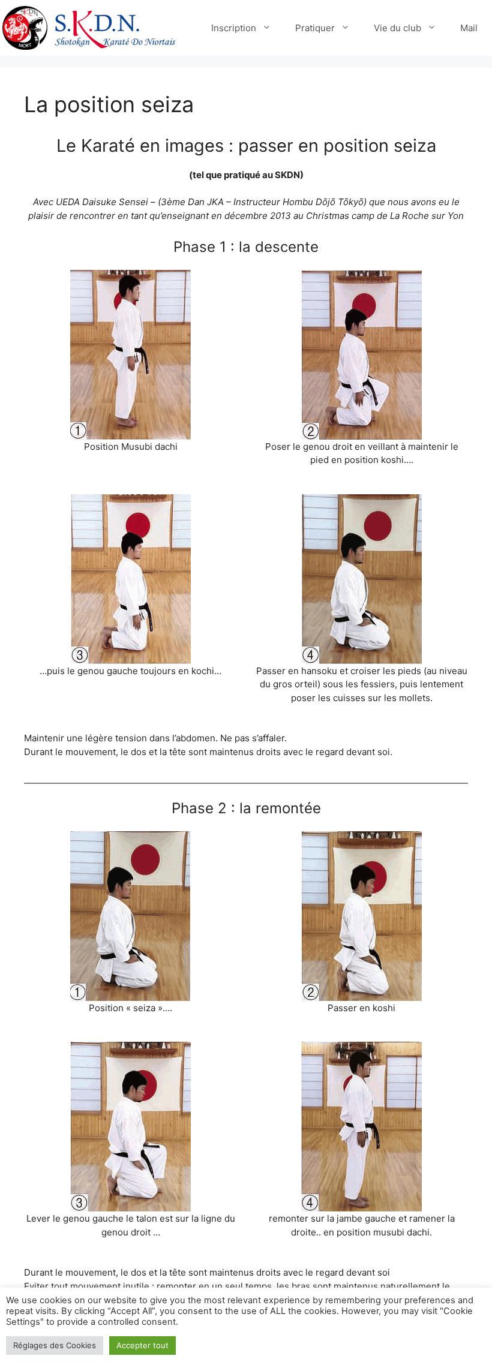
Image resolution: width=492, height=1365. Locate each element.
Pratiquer (315, 28)
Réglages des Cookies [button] (54, 1345)
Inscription (233, 28)
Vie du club (397, 28)
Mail (469, 28)
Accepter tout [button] (142, 1345)
